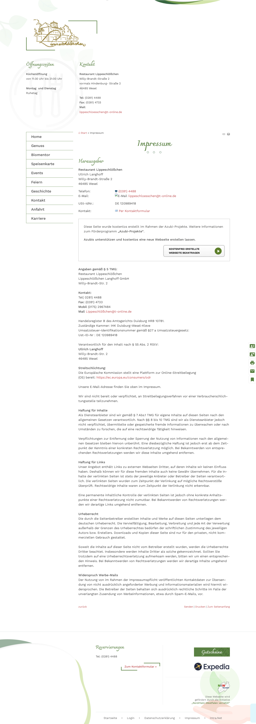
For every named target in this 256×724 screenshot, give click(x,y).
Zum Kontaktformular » (141, 666)
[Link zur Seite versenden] (223, 134)
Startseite (110, 718)
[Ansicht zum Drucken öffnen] (228, 134)
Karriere (38, 218)
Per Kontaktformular (134, 211)
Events (37, 173)
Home (36, 136)
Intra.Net (216, 718)
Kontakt (38, 200)
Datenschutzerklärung (159, 718)
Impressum (192, 718)
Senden (188, 606)
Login (130, 718)
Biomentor (40, 155)
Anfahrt (37, 209)
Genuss (37, 145)
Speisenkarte (42, 164)
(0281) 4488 (127, 191)
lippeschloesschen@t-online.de (100, 112)
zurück (82, 606)
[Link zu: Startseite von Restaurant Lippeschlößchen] (61, 33)
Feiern (36, 182)
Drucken (200, 606)
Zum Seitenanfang (218, 606)
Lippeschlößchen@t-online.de (108, 311)
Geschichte (41, 191)
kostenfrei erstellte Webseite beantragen (184, 251)
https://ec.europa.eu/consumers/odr (123, 377)
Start (84, 132)
